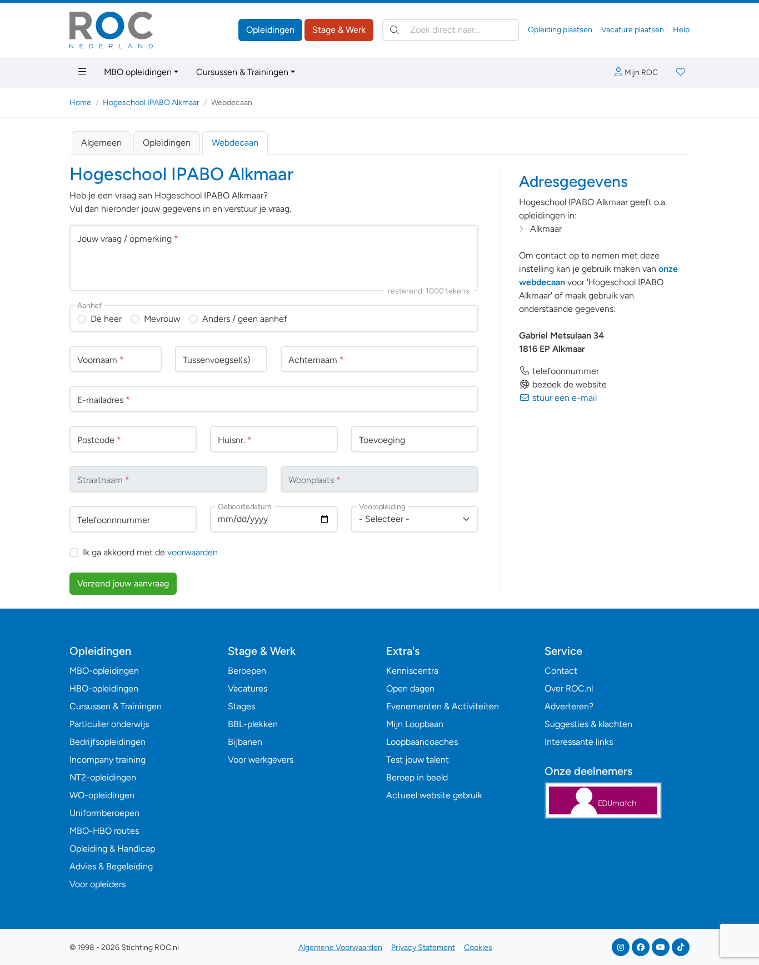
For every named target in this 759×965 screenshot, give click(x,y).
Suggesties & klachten (588, 724)
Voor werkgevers (260, 759)
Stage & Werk (339, 29)
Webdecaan (235, 142)
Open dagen (410, 688)
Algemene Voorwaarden (340, 947)
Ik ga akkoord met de (150, 552)
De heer (106, 319)
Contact (561, 670)
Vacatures (247, 688)
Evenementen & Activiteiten (442, 706)
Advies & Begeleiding (111, 866)
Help (681, 29)
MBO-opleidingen (104, 670)
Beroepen (247, 670)
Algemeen (101, 142)
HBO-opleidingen (103, 688)
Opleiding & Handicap (112, 848)
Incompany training (107, 759)
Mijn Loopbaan (414, 724)
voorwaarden (192, 552)
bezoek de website (568, 384)
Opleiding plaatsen (560, 29)
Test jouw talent (417, 759)
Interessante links (579, 742)
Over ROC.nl (569, 688)
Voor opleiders (97, 884)
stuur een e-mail (563, 397)
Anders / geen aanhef (244, 319)
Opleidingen (270, 29)
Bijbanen (245, 742)
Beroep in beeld (417, 777)
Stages (241, 706)
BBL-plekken (253, 724)
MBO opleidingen (138, 72)
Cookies (478, 947)
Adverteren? (569, 706)
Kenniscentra (412, 670)
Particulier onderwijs (109, 724)
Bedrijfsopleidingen (107, 742)
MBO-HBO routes (104, 830)
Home (80, 102)
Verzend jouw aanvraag (123, 583)
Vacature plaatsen (632, 29)
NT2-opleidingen (102, 777)
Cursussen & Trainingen (242, 72)
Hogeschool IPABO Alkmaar (151, 102)
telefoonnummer (564, 371)
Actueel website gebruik (434, 795)
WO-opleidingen (101, 795)
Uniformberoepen (104, 813)
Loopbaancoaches (422, 742)
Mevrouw (162, 319)
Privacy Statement (423, 947)
